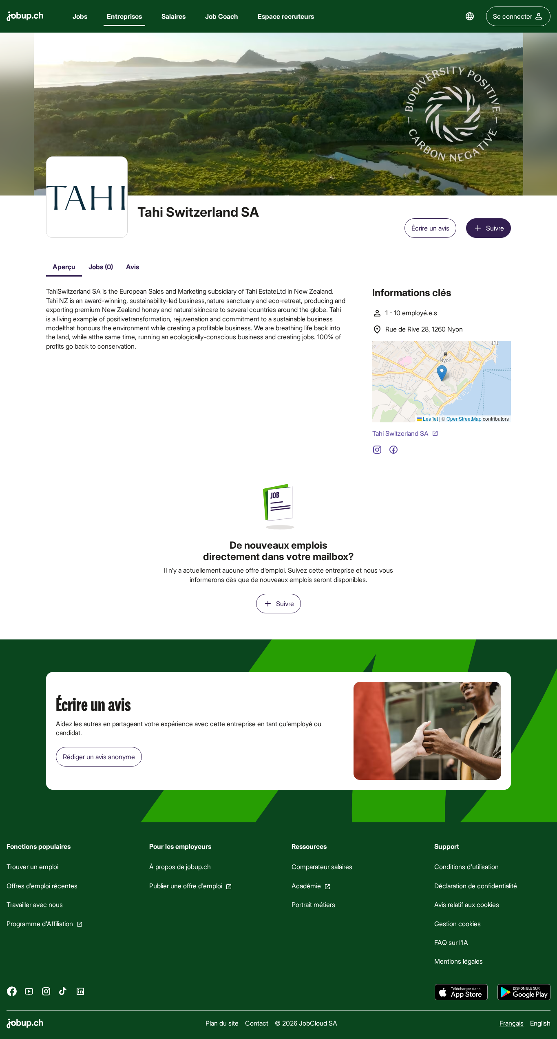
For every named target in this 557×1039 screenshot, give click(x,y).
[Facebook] (12, 991)
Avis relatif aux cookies (466, 904)
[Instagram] (46, 991)
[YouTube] (29, 991)
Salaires (173, 16)
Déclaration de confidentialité (475, 886)
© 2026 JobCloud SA (306, 1023)
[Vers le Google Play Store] (523, 992)
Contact (256, 1023)
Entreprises (124, 16)
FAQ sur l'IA (451, 942)
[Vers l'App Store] (461, 992)
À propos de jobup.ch (180, 866)
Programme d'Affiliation (40, 923)
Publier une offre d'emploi (185, 886)
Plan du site (222, 1023)
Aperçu (64, 266)
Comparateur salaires (322, 866)
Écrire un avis (430, 228)
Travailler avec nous (35, 904)
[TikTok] (63, 991)
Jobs (80, 16)
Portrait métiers (313, 904)
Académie (306, 886)
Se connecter (512, 16)
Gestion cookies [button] (457, 923)
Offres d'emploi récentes (42, 886)
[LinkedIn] (80, 991)
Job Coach (221, 16)
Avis (132, 266)
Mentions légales (458, 961)
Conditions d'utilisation (466, 866)
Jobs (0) (100, 266)
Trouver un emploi (32, 866)
